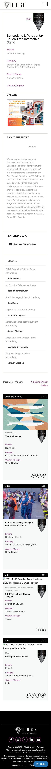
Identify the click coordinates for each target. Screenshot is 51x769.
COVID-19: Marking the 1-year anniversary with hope (19, 524)
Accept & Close (16, 765)
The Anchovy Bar (13, 436)
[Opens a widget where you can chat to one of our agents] (40, 764)
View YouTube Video (24, 244)
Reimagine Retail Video (16, 656)
